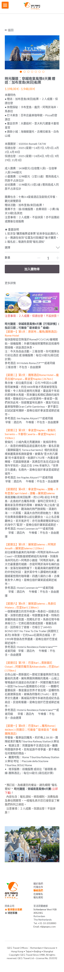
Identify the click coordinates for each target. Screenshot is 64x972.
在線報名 (38, 893)
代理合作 (38, 886)
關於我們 (38, 883)
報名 (35, 897)
